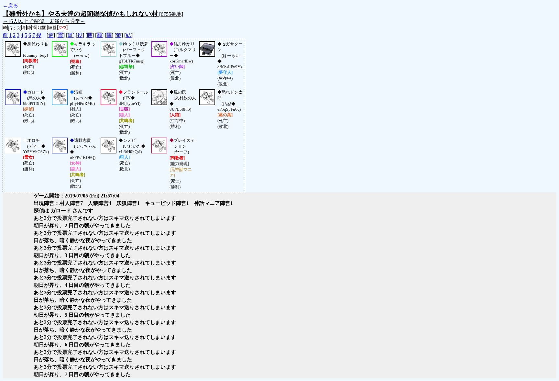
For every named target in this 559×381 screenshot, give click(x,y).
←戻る (10, 5)
